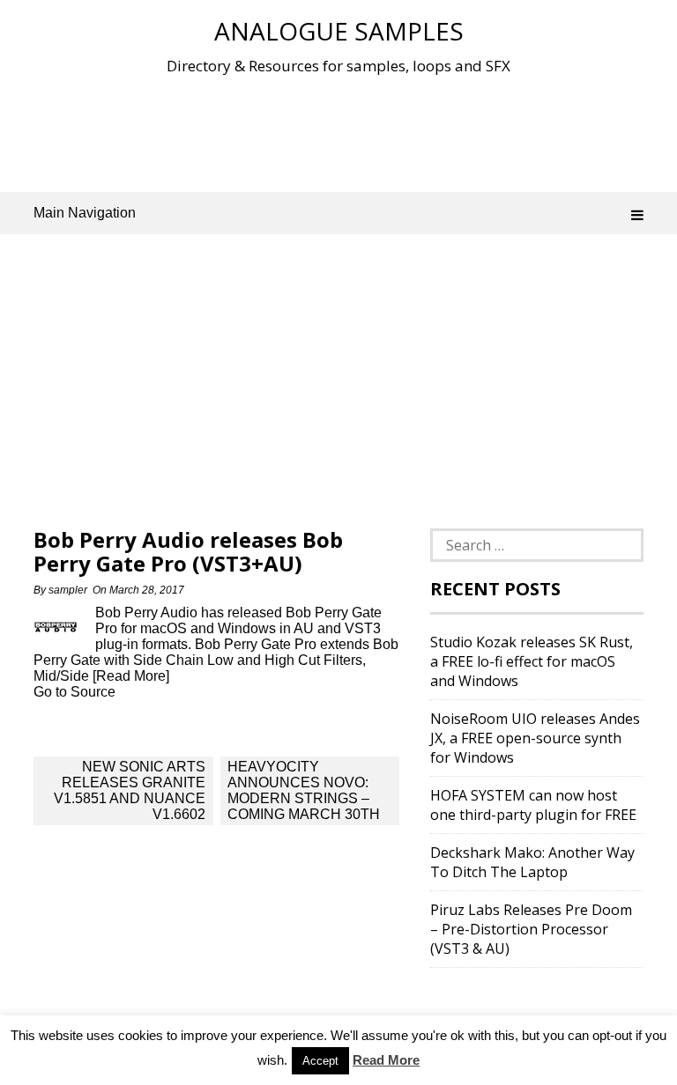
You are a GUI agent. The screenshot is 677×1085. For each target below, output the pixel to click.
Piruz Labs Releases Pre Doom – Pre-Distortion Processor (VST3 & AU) (531, 929)
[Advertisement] (354, 131)
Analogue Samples (339, 31)
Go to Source (74, 691)
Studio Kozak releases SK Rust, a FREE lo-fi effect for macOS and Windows (531, 661)
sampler (67, 590)
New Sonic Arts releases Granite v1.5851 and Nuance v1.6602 (129, 790)
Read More (386, 1059)
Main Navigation (84, 212)
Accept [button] (320, 1060)
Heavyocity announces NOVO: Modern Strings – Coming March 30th (303, 790)
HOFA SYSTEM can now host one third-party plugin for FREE (533, 805)
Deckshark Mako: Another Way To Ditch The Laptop (532, 862)
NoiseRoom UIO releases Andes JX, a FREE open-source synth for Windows (535, 738)
